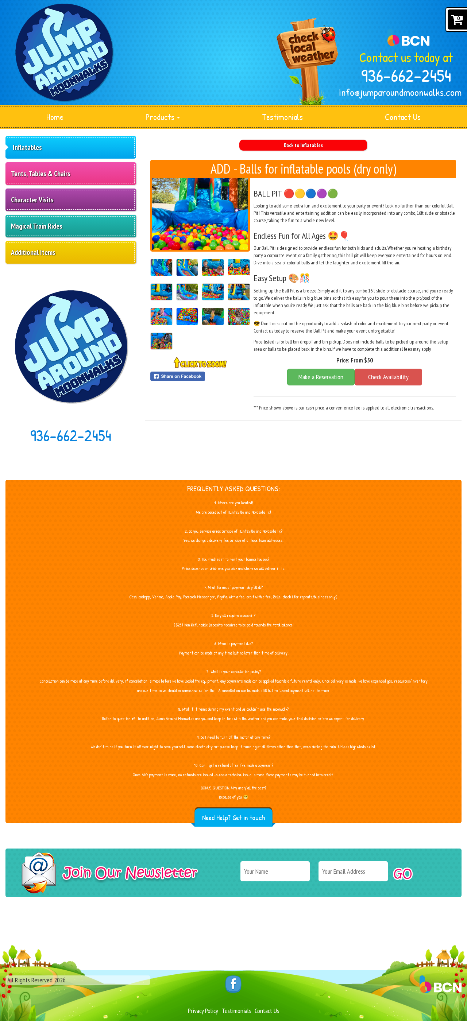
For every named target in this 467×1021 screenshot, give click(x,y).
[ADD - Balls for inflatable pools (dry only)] (200, 214)
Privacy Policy (203, 1010)
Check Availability (388, 377)
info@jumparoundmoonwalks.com (400, 92)
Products (161, 117)
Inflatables (27, 147)
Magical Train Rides (36, 226)
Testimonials (282, 117)
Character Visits (32, 200)
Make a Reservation (320, 377)
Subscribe (403, 874)
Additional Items (33, 252)
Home (54, 117)
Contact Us (403, 117)
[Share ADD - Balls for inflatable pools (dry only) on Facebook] (200, 376)
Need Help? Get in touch (233, 817)
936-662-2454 (406, 75)
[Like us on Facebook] (233, 984)
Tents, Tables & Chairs (40, 173)
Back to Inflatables (303, 145)
